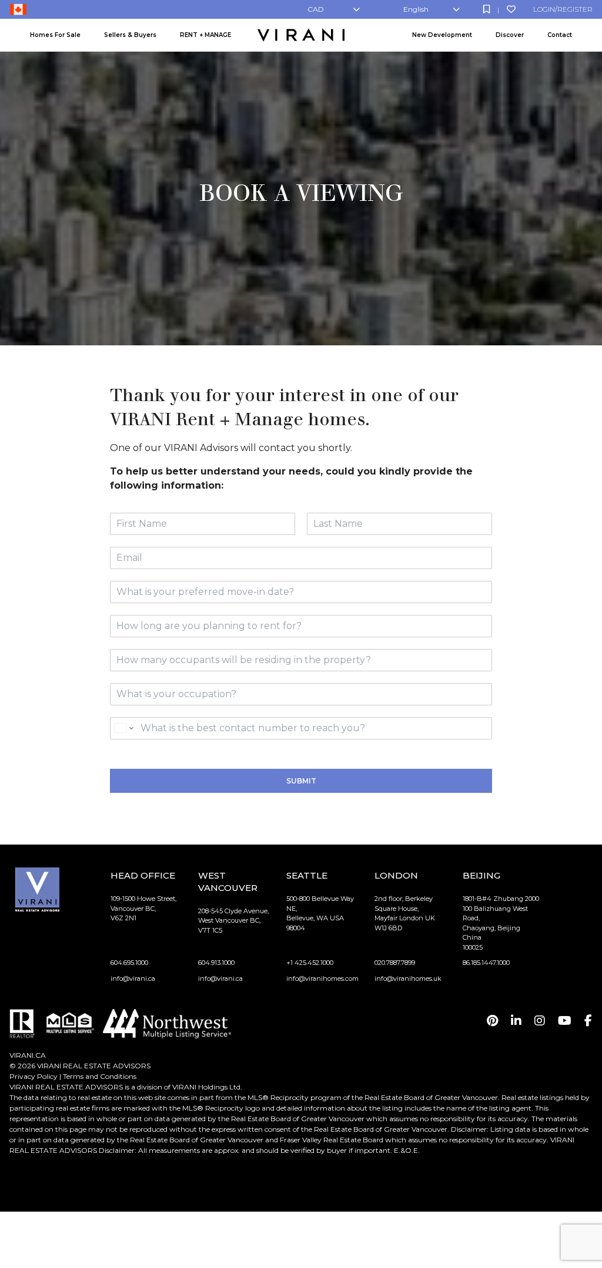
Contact (559, 35)
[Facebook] (588, 1020)
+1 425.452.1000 (309, 962)
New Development (442, 35)
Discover (510, 35)
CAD (315, 9)
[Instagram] (540, 1020)
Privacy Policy (33, 1076)
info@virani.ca (133, 978)
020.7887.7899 (394, 962)
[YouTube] (564, 1020)
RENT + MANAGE (205, 35)
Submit (301, 780)
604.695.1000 (129, 962)
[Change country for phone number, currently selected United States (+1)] (123, 728)
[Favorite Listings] (511, 9)
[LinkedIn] (516, 1020)
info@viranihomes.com (322, 978)
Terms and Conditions (99, 1076)
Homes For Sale (55, 35)
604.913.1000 (216, 962)
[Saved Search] (486, 9)
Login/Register (563, 9)
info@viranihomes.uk (408, 978)
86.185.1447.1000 (486, 962)
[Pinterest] (492, 1020)
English (416, 9)
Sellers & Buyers (130, 35)
